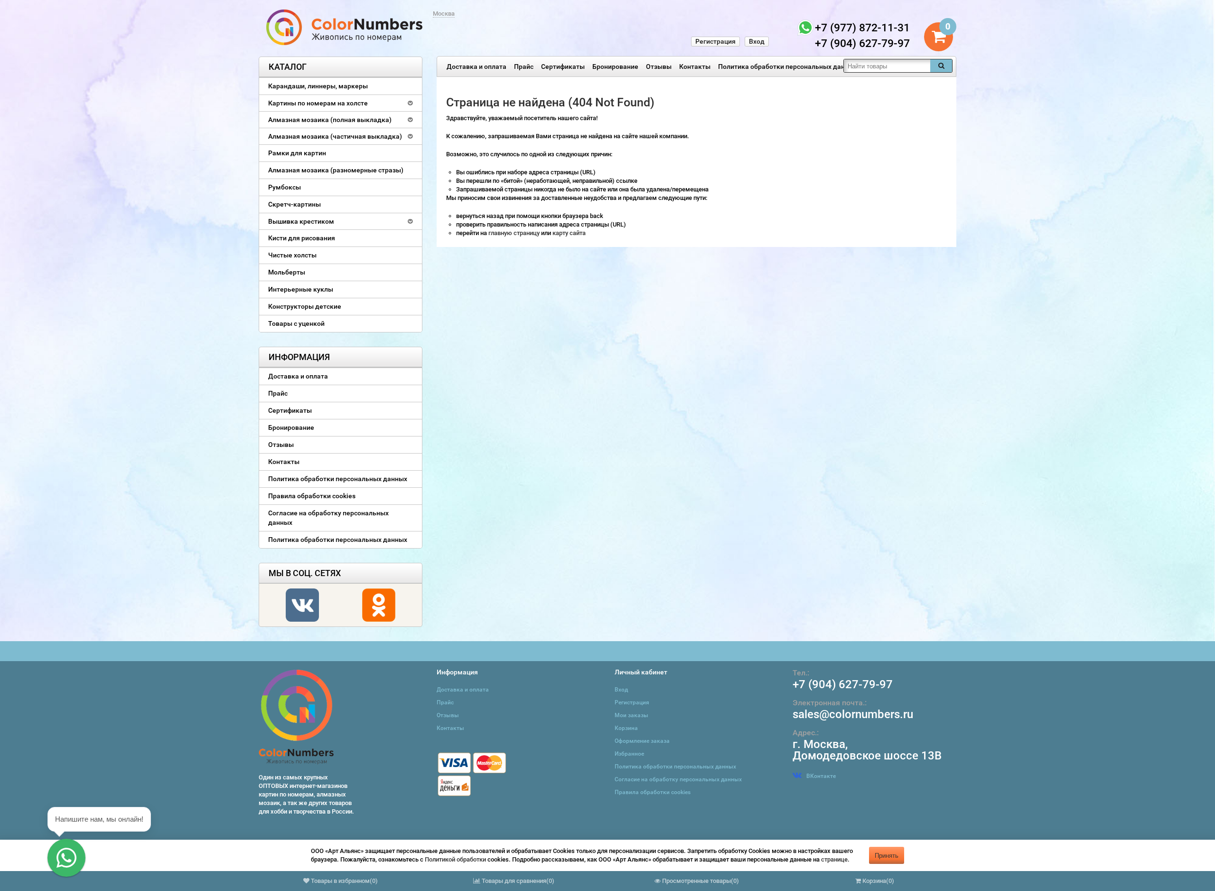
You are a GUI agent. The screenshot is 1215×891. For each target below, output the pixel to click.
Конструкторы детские (304, 306)
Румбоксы (284, 187)
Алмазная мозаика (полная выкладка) (330, 119)
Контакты (694, 66)
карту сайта (569, 233)
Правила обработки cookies (311, 496)
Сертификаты (563, 66)
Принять (886, 855)
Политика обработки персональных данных (787, 66)
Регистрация (715, 41)
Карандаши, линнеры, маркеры (318, 86)
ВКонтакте (821, 776)
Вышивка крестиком (301, 221)
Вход (757, 41)
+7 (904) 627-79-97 (843, 684)
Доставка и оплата (476, 66)
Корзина (626, 728)
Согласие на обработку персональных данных (328, 517)
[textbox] (887, 65)
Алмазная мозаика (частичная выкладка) (335, 136)
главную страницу (514, 233)
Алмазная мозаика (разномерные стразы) (335, 170)
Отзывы (659, 66)
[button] (66, 858)
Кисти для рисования (301, 238)
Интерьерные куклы (300, 289)
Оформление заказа (642, 741)
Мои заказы (631, 715)
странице (834, 859)
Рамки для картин (297, 153)
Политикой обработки (455, 859)
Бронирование (615, 66)
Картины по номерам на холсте (318, 103)
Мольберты (286, 272)
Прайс (523, 66)
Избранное (629, 753)
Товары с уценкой (296, 323)
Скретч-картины (294, 204)
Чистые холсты (292, 255)
